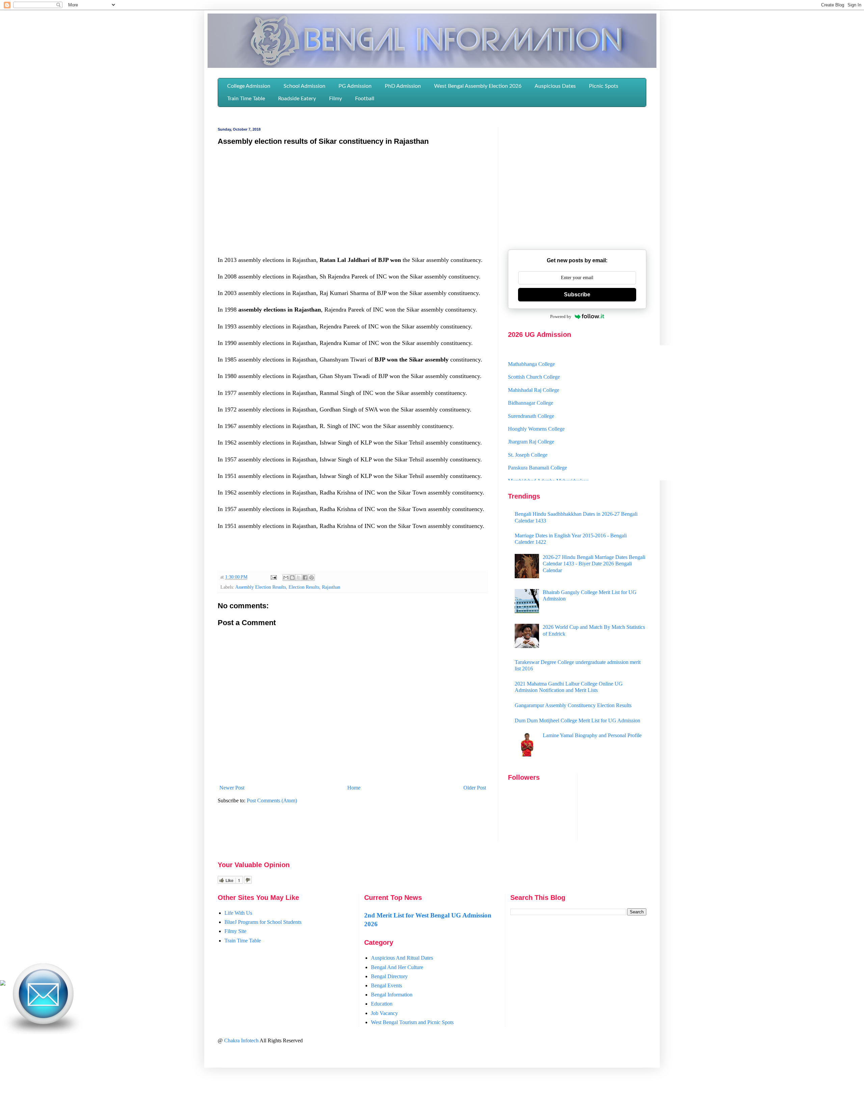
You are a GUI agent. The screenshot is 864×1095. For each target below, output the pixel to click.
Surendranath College (531, 400)
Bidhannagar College (530, 388)
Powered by (560, 316)
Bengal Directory (389, 976)
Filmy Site (235, 931)
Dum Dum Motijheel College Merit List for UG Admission (577, 720)
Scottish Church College (534, 362)
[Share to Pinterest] (311, 577)
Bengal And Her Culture (397, 967)
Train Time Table (242, 940)
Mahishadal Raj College (533, 375)
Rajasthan (331, 587)
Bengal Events (386, 985)
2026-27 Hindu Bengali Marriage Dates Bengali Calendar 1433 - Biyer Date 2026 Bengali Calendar (594, 563)
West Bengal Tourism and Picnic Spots (412, 1022)
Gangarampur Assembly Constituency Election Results (573, 705)
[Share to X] (298, 577)
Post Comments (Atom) (272, 800)
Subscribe (577, 294)
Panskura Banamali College (537, 452)
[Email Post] (273, 577)
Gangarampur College (531, 478)
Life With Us (238, 913)
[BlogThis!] (292, 577)
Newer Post (231, 788)
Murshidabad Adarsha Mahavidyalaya (548, 465)
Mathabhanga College (531, 349)
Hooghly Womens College (536, 414)
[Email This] (285, 577)
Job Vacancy (384, 1013)
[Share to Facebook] (305, 577)
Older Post (474, 788)
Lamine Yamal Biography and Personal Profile (592, 735)
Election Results (304, 587)
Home (353, 788)
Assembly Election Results (260, 587)
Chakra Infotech (242, 1040)
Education (382, 1004)
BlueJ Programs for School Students (262, 922)
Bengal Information (391, 994)
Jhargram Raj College (531, 426)
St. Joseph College (527, 440)
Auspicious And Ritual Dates (402, 958)
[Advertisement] (353, 200)
